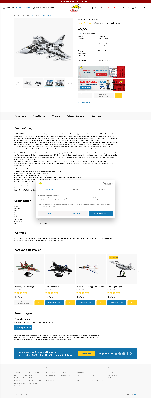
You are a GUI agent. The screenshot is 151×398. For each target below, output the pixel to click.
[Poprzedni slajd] (11, 271)
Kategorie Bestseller (76, 116)
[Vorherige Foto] (17, 83)
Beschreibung (20, 116)
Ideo (135, 394)
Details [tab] (75, 189)
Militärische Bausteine (23, 8)
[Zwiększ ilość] (90, 95)
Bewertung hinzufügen (113, 23)
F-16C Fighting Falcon (116, 287)
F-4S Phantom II (52, 287)
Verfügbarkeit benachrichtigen (103, 95)
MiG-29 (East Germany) (24, 287)
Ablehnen (50, 213)
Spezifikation (39, 116)
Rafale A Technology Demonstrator (90, 287)
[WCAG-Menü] (93, 7)
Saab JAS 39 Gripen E (104, 60)
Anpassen (74, 213)
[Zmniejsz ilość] (79, 95)
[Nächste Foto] (70, 83)
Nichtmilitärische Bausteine (45, 8)
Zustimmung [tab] (49, 189)
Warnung (56, 116)
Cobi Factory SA (103, 38)
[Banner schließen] (112, 183)
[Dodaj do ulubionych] (118, 95)
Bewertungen (98, 116)
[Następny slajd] (139, 271)
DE (145, 7)
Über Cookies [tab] (102, 189)
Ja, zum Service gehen (100, 213)
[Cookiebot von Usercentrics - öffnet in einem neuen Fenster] (103, 183)
